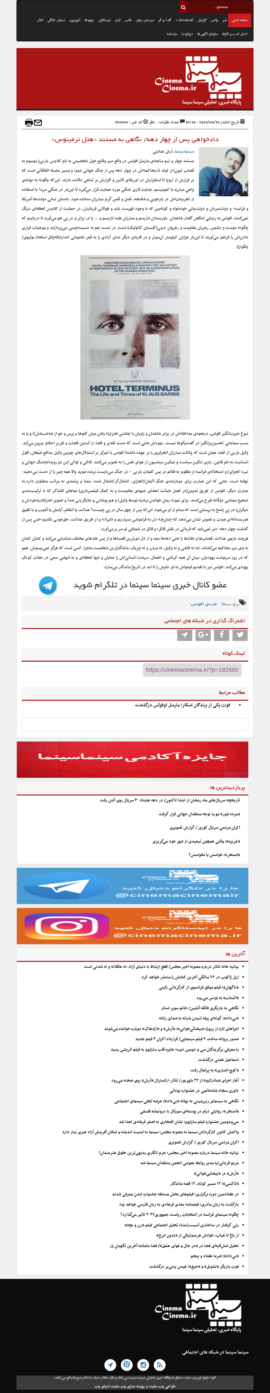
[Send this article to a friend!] (38, 122)
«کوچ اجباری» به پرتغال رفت (214, 1070)
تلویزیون (74, 20)
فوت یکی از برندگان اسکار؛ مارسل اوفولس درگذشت (182, 705)
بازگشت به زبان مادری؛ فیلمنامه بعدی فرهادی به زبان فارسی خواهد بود (179, 1204)
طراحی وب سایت (162, 1386)
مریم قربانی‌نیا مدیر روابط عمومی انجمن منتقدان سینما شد (189, 1163)
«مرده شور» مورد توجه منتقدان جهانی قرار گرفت (199, 814)
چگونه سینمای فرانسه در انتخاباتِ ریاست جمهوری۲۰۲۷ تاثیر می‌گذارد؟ (180, 1214)
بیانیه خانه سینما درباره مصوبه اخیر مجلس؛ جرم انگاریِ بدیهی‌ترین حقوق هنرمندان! (169, 1153)
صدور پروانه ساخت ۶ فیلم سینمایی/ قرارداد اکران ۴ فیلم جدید (187, 1039)
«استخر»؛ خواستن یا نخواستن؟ (214, 855)
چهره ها (89, 20)
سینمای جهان (145, 20)
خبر (225, 20)
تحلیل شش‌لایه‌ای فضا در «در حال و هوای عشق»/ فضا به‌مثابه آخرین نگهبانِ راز (174, 1246)
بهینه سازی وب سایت (128, 1386)
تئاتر (40, 20)
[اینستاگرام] (143, 1365)
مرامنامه (172, 34)
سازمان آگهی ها (207, 34)
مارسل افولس (204, 604)
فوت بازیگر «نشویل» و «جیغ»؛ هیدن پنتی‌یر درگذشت (194, 1266)
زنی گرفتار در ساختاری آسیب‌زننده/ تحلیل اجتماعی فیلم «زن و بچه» (182, 1225)
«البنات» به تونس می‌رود (218, 998)
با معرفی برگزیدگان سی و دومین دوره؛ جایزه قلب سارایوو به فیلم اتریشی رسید (175, 1049)
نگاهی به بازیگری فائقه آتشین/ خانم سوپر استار (200, 1008)
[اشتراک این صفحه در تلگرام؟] (184, 635)
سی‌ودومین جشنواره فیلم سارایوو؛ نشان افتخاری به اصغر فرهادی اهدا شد (179, 1122)
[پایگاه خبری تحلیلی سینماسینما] (135, 82)
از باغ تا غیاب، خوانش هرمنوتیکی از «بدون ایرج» (197, 1235)
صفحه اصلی (240, 20)
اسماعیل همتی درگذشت (218, 1059)
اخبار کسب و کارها (235, 34)
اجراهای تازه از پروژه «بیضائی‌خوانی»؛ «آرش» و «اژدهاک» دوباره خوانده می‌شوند (171, 1029)
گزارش (202, 20)
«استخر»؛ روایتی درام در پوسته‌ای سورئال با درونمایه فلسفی (189, 1111)
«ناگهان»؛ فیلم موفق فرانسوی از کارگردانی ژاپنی (199, 987)
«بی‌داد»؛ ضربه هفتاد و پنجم (215, 1256)
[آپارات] (127, 1365)
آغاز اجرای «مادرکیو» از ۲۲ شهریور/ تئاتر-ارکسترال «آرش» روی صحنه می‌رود (175, 1080)
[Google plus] (203, 635)
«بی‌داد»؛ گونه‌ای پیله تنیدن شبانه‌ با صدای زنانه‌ (199, 1018)
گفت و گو (165, 20)
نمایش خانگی (56, 20)
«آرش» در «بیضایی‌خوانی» (216, 1173)
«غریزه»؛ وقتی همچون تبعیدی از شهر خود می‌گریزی (196, 841)
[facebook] (221, 635)
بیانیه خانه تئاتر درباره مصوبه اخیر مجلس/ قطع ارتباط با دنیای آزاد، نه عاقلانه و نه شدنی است (161, 966)
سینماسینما (184, 151)
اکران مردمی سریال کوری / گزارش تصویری (205, 827)
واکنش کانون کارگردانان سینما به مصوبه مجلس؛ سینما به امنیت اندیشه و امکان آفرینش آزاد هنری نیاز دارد (150, 1132)
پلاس (214, 20)
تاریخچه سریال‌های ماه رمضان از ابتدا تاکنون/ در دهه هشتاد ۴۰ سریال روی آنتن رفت (170, 800)
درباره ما (187, 34)
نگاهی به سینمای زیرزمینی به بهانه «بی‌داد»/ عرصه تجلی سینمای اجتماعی (176, 1101)
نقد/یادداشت (184, 20)
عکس (128, 20)
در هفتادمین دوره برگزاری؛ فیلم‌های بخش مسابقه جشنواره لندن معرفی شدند (175, 1194)
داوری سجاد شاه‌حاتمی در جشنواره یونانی (204, 1090)
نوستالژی (104, 20)
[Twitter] (240, 635)
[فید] (160, 1365)
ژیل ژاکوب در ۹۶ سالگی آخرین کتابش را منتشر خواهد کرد (190, 977)
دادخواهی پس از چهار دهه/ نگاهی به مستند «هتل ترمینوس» (135, 139)
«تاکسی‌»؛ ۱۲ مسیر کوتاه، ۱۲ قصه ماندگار (204, 1183)
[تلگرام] (110, 1365)
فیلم (118, 20)
